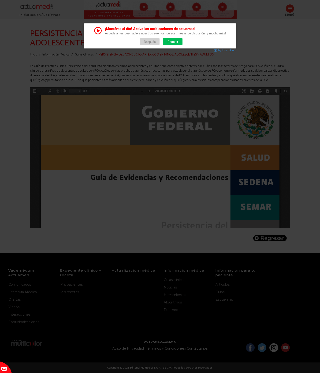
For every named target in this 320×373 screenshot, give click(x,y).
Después (150, 41)
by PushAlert (227, 50)
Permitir (172, 41)
